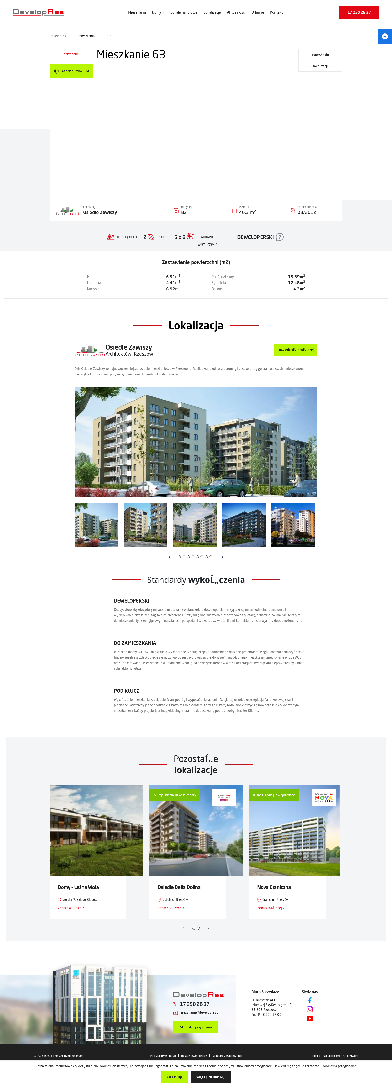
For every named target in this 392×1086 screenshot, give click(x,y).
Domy (156, 12)
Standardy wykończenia (227, 1055)
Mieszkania (137, 12)
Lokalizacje (212, 12)
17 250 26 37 (359, 12)
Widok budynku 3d (75, 71)
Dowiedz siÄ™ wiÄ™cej (296, 350)
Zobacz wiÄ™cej (70, 908)
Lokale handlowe (183, 12)
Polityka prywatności (163, 1055)
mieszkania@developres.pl (199, 1012)
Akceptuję (174, 1077)
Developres (58, 36)
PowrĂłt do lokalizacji (320, 60)
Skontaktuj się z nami (196, 1027)
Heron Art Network (346, 1055)
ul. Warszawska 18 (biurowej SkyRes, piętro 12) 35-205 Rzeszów (271, 1004)
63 (109, 36)
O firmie (258, 12)
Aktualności (236, 12)
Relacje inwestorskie (194, 1055)
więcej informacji (211, 1077)
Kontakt (276, 12)
